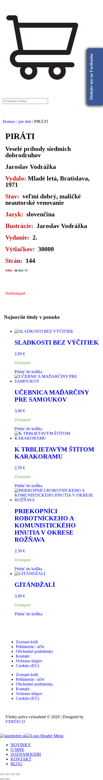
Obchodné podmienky (34, 651)
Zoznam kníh (27, 642)
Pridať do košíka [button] (28, 371)
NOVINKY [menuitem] (21, 745)
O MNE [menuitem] (17, 749)
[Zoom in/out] (2, 774)
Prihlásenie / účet (30, 646)
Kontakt (22, 656)
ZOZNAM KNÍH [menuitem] (26, 754)
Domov (9, 121)
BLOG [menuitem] (16, 764)
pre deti (24, 121)
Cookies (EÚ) (27, 665)
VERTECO (15, 721)
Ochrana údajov (29, 661)
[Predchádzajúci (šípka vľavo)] (2, 779)
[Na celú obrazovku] (7, 774)
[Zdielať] (13, 774)
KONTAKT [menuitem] (21, 759)
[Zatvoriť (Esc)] (18, 774)
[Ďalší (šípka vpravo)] (7, 779)
